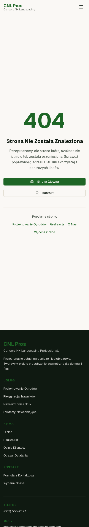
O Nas (72, 224)
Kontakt (48, 193)
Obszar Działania (15, 455)
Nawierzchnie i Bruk (17, 404)
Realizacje (57, 224)
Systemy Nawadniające (20, 412)
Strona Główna (48, 182)
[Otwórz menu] (81, 7)
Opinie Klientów (14, 448)
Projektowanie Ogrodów (29, 224)
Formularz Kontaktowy (19, 475)
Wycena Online (44, 232)
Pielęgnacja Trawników (19, 396)
